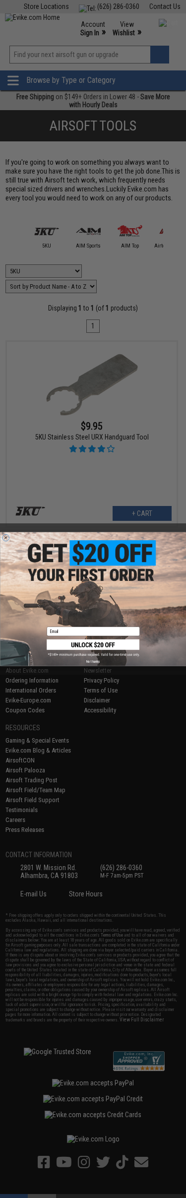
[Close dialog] (5, 537)
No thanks (93, 661)
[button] (93, 648)
